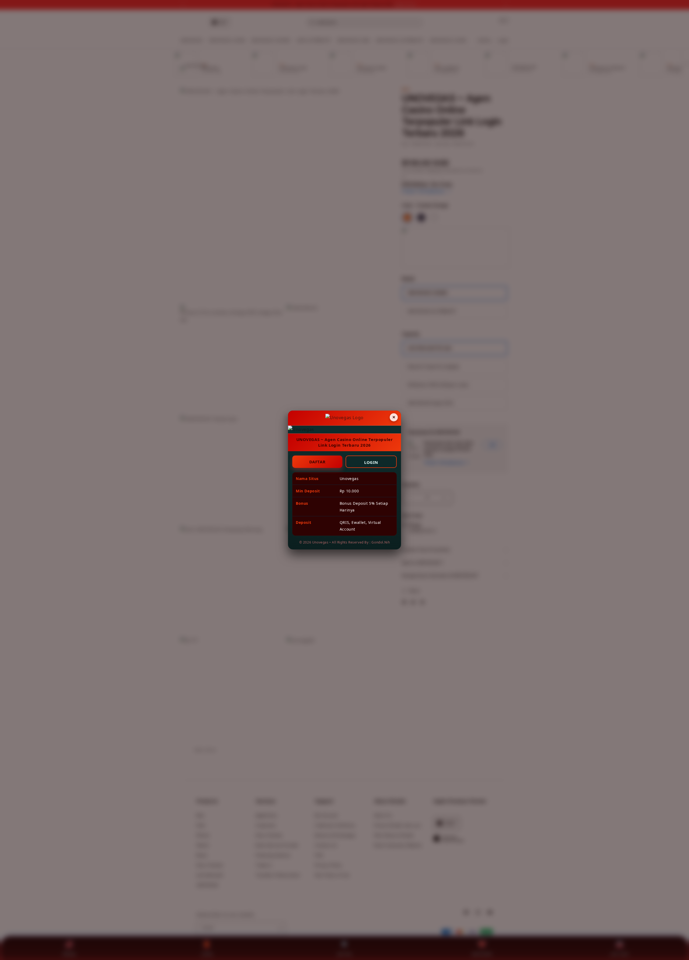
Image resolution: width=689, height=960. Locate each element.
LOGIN (371, 462)
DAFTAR (317, 461)
